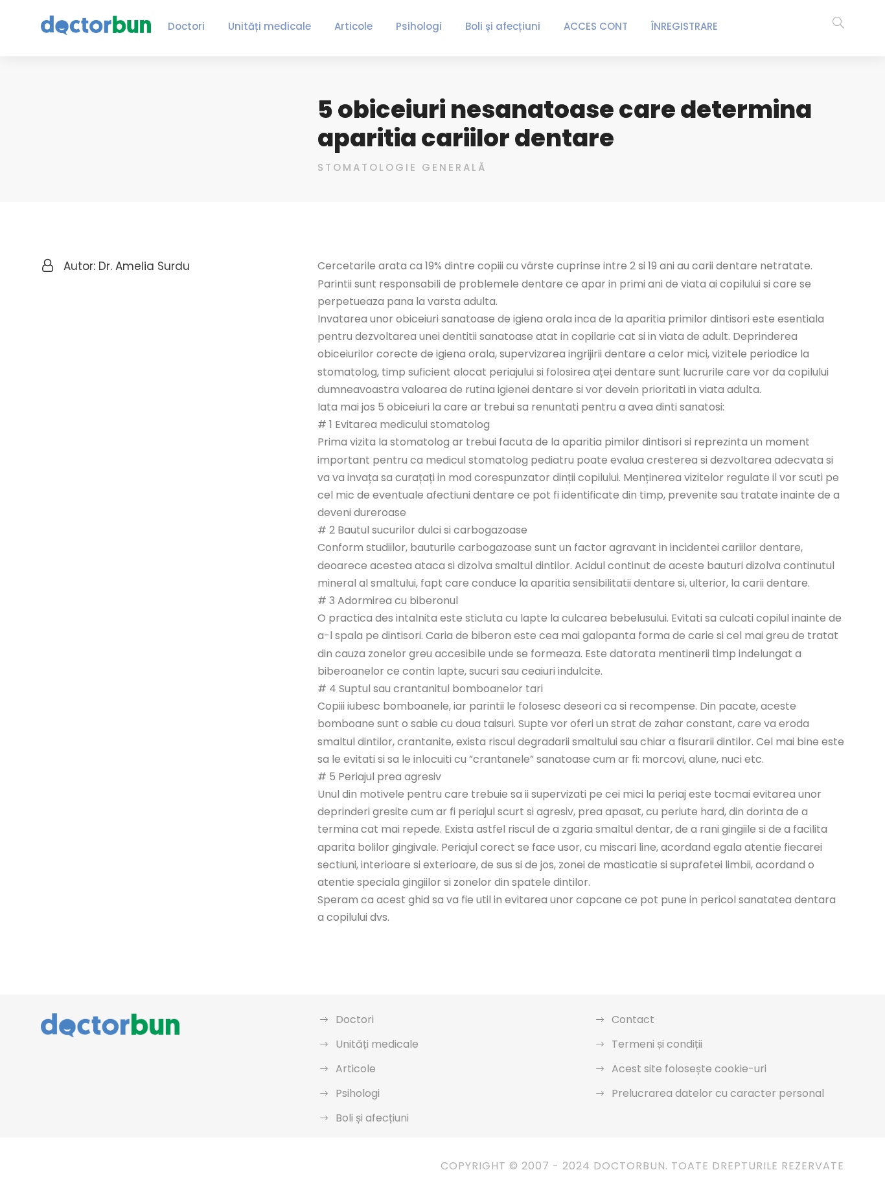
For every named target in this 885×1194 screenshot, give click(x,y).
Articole (353, 26)
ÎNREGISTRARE (684, 26)
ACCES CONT (596, 26)
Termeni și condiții (657, 1044)
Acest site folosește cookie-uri (689, 1068)
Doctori (186, 26)
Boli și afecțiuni (502, 26)
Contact (633, 1019)
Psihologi (419, 26)
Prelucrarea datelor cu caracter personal (718, 1093)
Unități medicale (269, 26)
